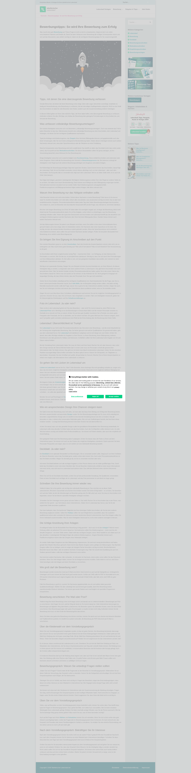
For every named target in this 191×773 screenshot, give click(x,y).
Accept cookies (114, 396)
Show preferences (77, 396)
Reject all (95, 396)
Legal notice (73, 391)
